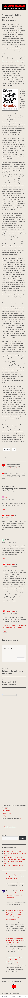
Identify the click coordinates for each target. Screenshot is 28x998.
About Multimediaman (10, 827)
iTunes (4, 815)
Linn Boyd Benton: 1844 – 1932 (12, 851)
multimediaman (8, 473)
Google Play (5, 817)
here (20, 818)
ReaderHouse (6, 812)
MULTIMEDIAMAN (6, 993)
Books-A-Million (7, 813)
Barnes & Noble (6, 810)
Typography (8, 475)
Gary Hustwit (18, 61)
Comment (21, 659)
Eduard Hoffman (16, 475)
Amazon (5, 808)
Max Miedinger (14, 476)
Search (4, 835)
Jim (6, 497)
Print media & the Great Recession (13, 865)
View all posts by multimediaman (14, 468)
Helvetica (4, 61)
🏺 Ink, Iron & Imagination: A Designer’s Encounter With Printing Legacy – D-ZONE (14, 913)
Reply (4, 509)
